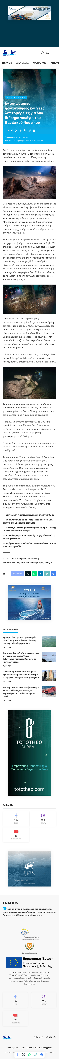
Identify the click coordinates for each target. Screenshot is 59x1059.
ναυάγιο (48, 562)
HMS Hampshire (19, 558)
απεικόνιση (33, 558)
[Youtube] (16, 834)
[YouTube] (51, 1037)
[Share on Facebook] (12, 130)
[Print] (34, 130)
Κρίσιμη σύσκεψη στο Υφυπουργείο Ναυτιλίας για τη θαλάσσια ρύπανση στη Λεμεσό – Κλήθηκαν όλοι (19, 640)
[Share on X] (16, 130)
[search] (42, 53)
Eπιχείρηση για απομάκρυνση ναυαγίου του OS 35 (30, 515)
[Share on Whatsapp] (21, 130)
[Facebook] (16, 818)
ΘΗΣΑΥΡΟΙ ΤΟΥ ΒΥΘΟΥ (16, 97)
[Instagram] (43, 818)
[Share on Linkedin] (25, 130)
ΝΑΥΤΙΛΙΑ (7, 647)
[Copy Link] (30, 130)
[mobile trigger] (53, 53)
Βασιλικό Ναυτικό (11, 562)
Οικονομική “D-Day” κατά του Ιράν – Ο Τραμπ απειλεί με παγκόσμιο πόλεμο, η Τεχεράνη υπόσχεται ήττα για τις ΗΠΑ (21, 674)
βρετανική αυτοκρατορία (32, 562)
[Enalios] (10, 53)
